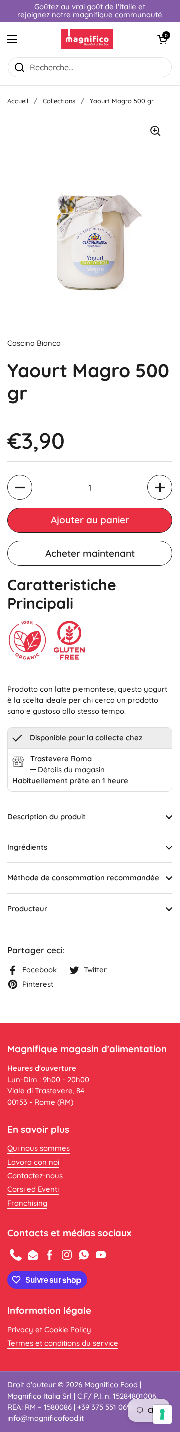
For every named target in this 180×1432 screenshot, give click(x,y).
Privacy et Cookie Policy (50, 1329)
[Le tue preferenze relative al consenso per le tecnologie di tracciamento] (162, 1414)
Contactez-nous (35, 1175)
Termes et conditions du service (63, 1343)
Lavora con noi (34, 1162)
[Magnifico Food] (88, 39)
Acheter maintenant (90, 553)
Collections (59, 101)
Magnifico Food (111, 1384)
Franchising (28, 1203)
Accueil (18, 101)
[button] (162, 39)
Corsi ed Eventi (33, 1189)
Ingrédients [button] (28, 847)
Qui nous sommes (39, 1148)
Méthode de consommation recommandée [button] (84, 877)
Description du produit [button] (47, 816)
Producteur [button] (28, 908)
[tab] (67, 769)
